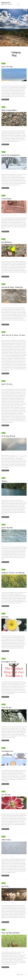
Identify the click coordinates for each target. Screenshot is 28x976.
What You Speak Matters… (9, 110)
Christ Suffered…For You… (9, 662)
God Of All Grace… (7, 242)
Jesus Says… (5, 617)
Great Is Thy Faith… (7, 528)
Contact (18, 5)
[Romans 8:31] (14, 27)
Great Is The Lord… (7, 384)
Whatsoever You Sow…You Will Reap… (13, 573)
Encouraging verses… (7, 751)
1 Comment (11, 386)
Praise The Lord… (6, 707)
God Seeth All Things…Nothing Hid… (12, 287)
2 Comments (10, 544)
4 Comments (13, 337)
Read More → (5, 99)
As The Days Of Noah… (8, 436)
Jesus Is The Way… (7, 67)
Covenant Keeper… (6, 199)
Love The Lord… (6, 795)
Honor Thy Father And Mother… (10, 933)
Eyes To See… (5, 886)
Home (18, 3)
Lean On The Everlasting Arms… (11, 155)
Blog (3, 63)
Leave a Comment (13, 83)
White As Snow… (6, 840)
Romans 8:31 (5, 3)
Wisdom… (4, 481)
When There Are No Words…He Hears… (13, 335)
